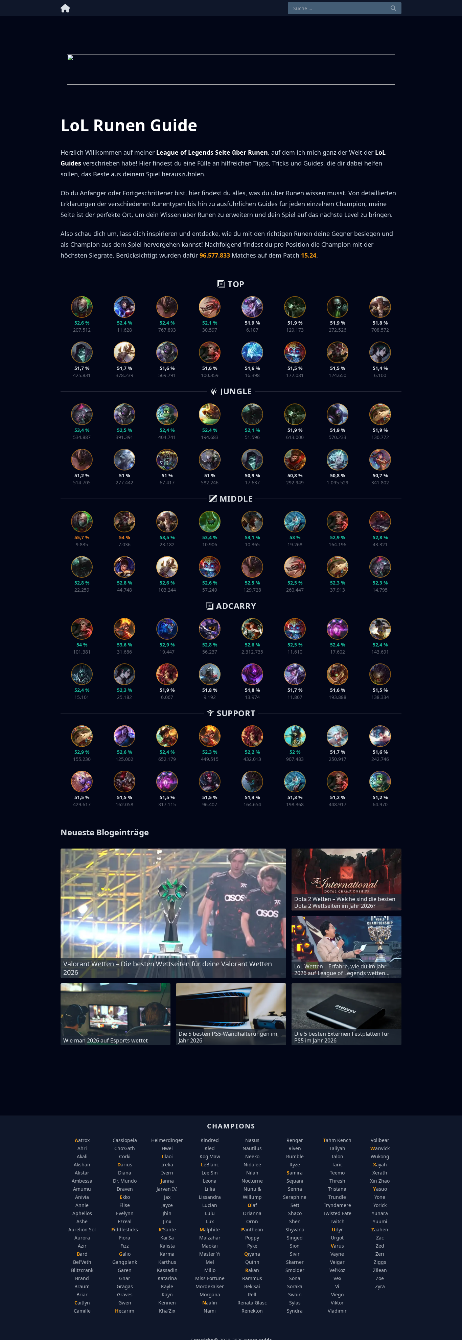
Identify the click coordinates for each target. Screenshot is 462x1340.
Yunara (380, 1213)
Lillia (210, 1189)
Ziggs (380, 1262)
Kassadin (167, 1270)
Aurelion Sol (82, 1229)
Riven (294, 1148)
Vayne (337, 1254)
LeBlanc (210, 1164)
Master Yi (210, 1254)
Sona (294, 1278)
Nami (210, 1311)
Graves (125, 1294)
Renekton (252, 1311)
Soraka (294, 1286)
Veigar (337, 1262)
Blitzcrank (82, 1270)
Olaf (252, 1205)
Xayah (380, 1164)
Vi (337, 1286)
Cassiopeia (125, 1140)
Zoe (380, 1278)
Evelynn (125, 1213)
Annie (82, 1205)
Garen (125, 1270)
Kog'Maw (210, 1156)
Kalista (167, 1246)
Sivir (295, 1254)
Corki (125, 1156)
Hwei (167, 1148)
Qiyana (252, 1254)
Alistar (82, 1172)
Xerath (379, 1172)
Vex (337, 1278)
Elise (124, 1205)
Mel (210, 1262)
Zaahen (379, 1229)
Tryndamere (337, 1205)
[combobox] (344, 8)
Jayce (167, 1205)
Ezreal (125, 1221)
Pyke (252, 1246)
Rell (252, 1294)
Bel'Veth (82, 1262)
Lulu (210, 1213)
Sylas (295, 1302)
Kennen (167, 1302)
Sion (295, 1246)
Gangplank (124, 1262)
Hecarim (124, 1311)
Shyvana (294, 1229)
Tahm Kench (337, 1140)
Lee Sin (210, 1172)
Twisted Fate (337, 1213)
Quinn (252, 1262)
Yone (379, 1197)
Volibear (380, 1140)
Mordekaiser (209, 1286)
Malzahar (210, 1237)
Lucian (209, 1205)
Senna (295, 1189)
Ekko (125, 1197)
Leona (209, 1181)
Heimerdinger (167, 1140)
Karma (167, 1254)
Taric (337, 1164)
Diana (124, 1172)
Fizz (124, 1246)
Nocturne (252, 1181)
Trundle (337, 1197)
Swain (295, 1294)
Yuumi (380, 1221)
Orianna (252, 1213)
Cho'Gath (124, 1148)
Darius (124, 1164)
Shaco (295, 1213)
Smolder (294, 1270)
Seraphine (294, 1197)
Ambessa (82, 1181)
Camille (82, 1311)
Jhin (167, 1213)
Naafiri (209, 1302)
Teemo (337, 1172)
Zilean (380, 1270)
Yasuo (380, 1189)
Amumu (82, 1189)
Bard (82, 1254)
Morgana (210, 1294)
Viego (337, 1294)
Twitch (337, 1221)
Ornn (252, 1221)
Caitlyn (82, 1302)
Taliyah (337, 1148)
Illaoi (167, 1156)
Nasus (252, 1140)
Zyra (380, 1286)
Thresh (337, 1181)
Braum (82, 1286)
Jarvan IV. (167, 1189)
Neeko (252, 1156)
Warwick (380, 1148)
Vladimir (337, 1311)
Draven (125, 1189)
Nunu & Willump (252, 1193)
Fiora (124, 1237)
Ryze (295, 1164)
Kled (210, 1148)
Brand (82, 1278)
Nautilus (252, 1148)
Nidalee (252, 1164)
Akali (82, 1156)
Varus (337, 1246)
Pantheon (252, 1229)
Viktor (337, 1302)
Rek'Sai (252, 1286)
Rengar (294, 1140)
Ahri (82, 1148)
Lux (210, 1221)
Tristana (337, 1189)
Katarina (167, 1278)
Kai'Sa (167, 1237)
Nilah (252, 1172)
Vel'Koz (337, 1270)
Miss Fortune (210, 1278)
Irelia (167, 1164)
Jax (167, 1197)
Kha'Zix (167, 1311)
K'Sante (167, 1229)
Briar (82, 1294)
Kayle (167, 1286)
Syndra (295, 1311)
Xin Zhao (380, 1181)
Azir (82, 1246)
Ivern (167, 1172)
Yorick (380, 1205)
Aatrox (82, 1140)
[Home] (65, 7)
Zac (380, 1237)
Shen (295, 1221)
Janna (167, 1181)
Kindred (210, 1140)
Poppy (252, 1237)
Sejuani (294, 1181)
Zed (380, 1246)
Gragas (125, 1286)
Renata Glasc (252, 1302)
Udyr (337, 1229)
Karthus (167, 1262)
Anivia (82, 1197)
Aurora (82, 1237)
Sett (295, 1205)
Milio (209, 1270)
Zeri (379, 1254)
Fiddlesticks (124, 1229)
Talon (337, 1156)
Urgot (337, 1237)
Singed (295, 1237)
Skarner (295, 1262)
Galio (125, 1254)
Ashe (82, 1221)
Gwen (124, 1302)
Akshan (82, 1164)
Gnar (124, 1278)
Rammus (252, 1278)
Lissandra (210, 1197)
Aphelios (82, 1213)
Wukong (380, 1156)
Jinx (167, 1221)
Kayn (167, 1294)
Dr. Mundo (125, 1181)
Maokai (210, 1246)
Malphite (210, 1229)
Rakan (252, 1270)
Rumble (295, 1156)
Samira (295, 1172)
